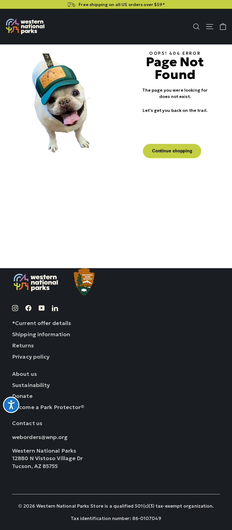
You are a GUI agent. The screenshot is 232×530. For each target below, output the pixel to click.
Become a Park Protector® (48, 407)
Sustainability (31, 385)
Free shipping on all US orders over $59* (122, 4)
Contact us (27, 423)
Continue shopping (172, 151)
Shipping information (41, 334)
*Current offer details (41, 323)
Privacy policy (31, 356)
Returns (23, 345)
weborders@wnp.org (40, 437)
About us (24, 373)
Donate (22, 395)
